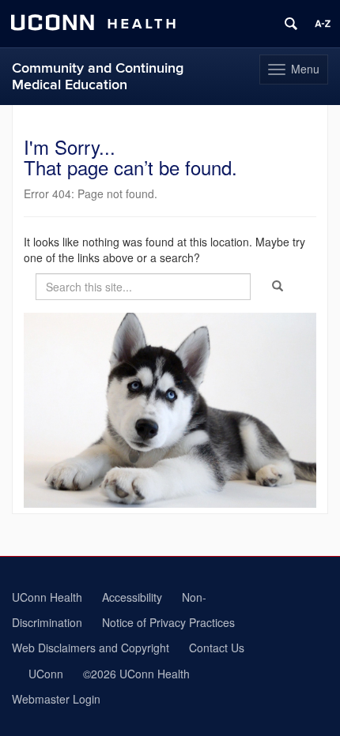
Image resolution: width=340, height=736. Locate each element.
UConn (45, 674)
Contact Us (216, 647)
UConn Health (47, 597)
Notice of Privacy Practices (168, 622)
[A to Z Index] (322, 23)
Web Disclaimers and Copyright (90, 647)
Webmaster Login (56, 699)
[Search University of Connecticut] (291, 23)
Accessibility (132, 597)
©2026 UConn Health (136, 674)
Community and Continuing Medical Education (97, 76)
